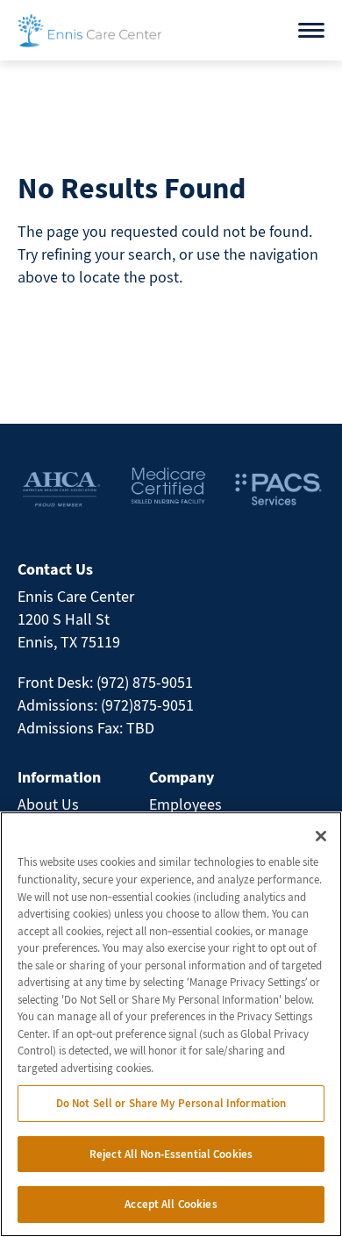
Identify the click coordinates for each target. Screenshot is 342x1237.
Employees (185, 804)
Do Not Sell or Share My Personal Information (171, 1103)
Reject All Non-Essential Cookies (171, 1154)
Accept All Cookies (171, 1204)
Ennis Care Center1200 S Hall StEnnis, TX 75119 (76, 619)
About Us (48, 804)
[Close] (321, 836)
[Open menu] (311, 30)
